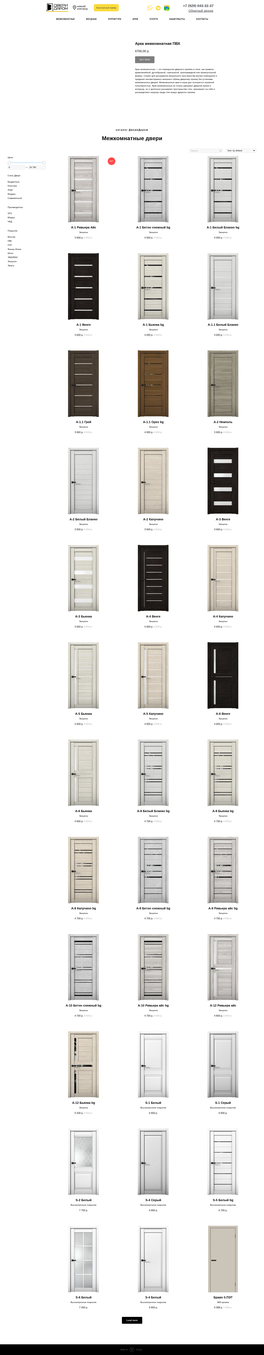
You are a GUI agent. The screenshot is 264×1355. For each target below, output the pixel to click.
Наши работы (177, 19)
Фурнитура (114, 19)
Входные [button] (91, 19)
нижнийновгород (82, 7)
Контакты (202, 19)
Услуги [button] (153, 19)
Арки (135, 19)
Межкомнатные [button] (65, 19)
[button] (201, 10)
